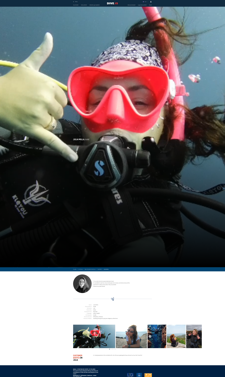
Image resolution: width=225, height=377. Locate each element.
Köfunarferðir (84, 5)
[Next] (150, 336)
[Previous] (75, 336)
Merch (150, 5)
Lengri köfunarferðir (142, 5)
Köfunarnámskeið (131, 5)
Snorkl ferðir (75, 5)
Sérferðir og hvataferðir (94, 5)
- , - (84, 375)
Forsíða (74, 269)
